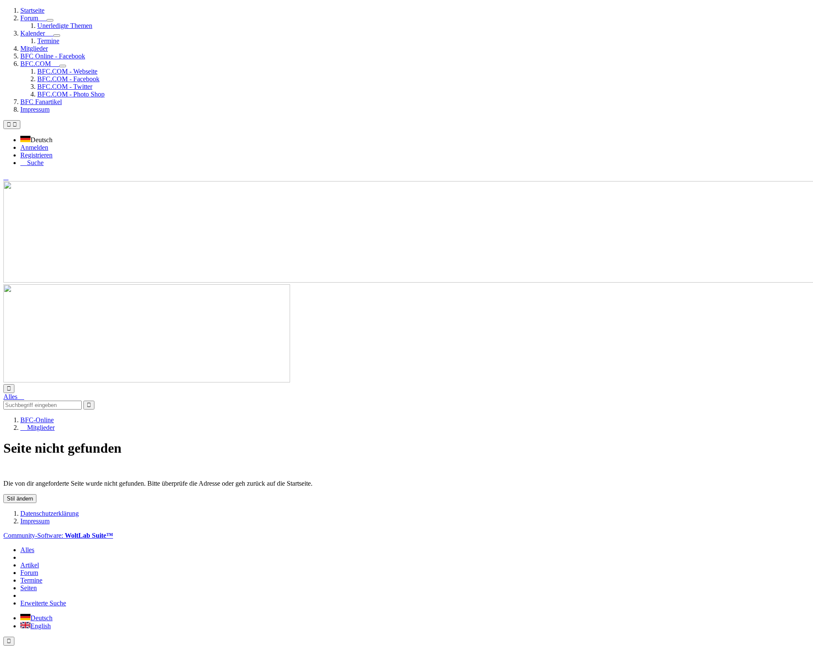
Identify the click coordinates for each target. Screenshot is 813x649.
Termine (31, 580)
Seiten (28, 587)
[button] (39, 139)
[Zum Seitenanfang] (8, 641)
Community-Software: (58, 535)
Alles (27, 549)
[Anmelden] (5, 177)
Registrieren (36, 155)
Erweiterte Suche (43, 603)
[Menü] (11, 124)
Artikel (29, 565)
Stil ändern (20, 498)
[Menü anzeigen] (50, 20)
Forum (29, 572)
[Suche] (8, 388)
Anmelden (34, 147)
